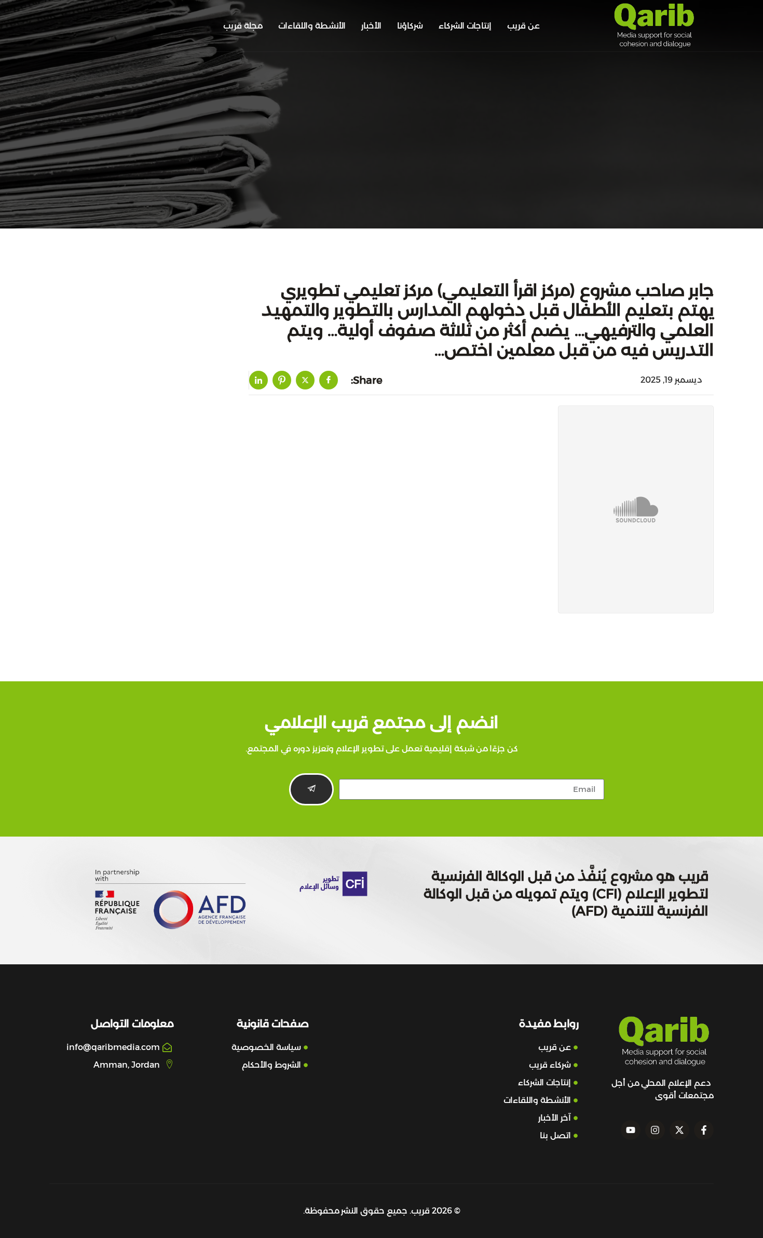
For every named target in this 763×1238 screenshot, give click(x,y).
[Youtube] (631, 1130)
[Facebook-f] (704, 1130)
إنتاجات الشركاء (465, 26)
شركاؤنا (410, 26)
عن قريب (523, 26)
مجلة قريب (243, 26)
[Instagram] (655, 1130)
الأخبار (371, 26)
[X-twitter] (679, 1130)
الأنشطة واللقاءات (312, 26)
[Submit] (311, 789)
